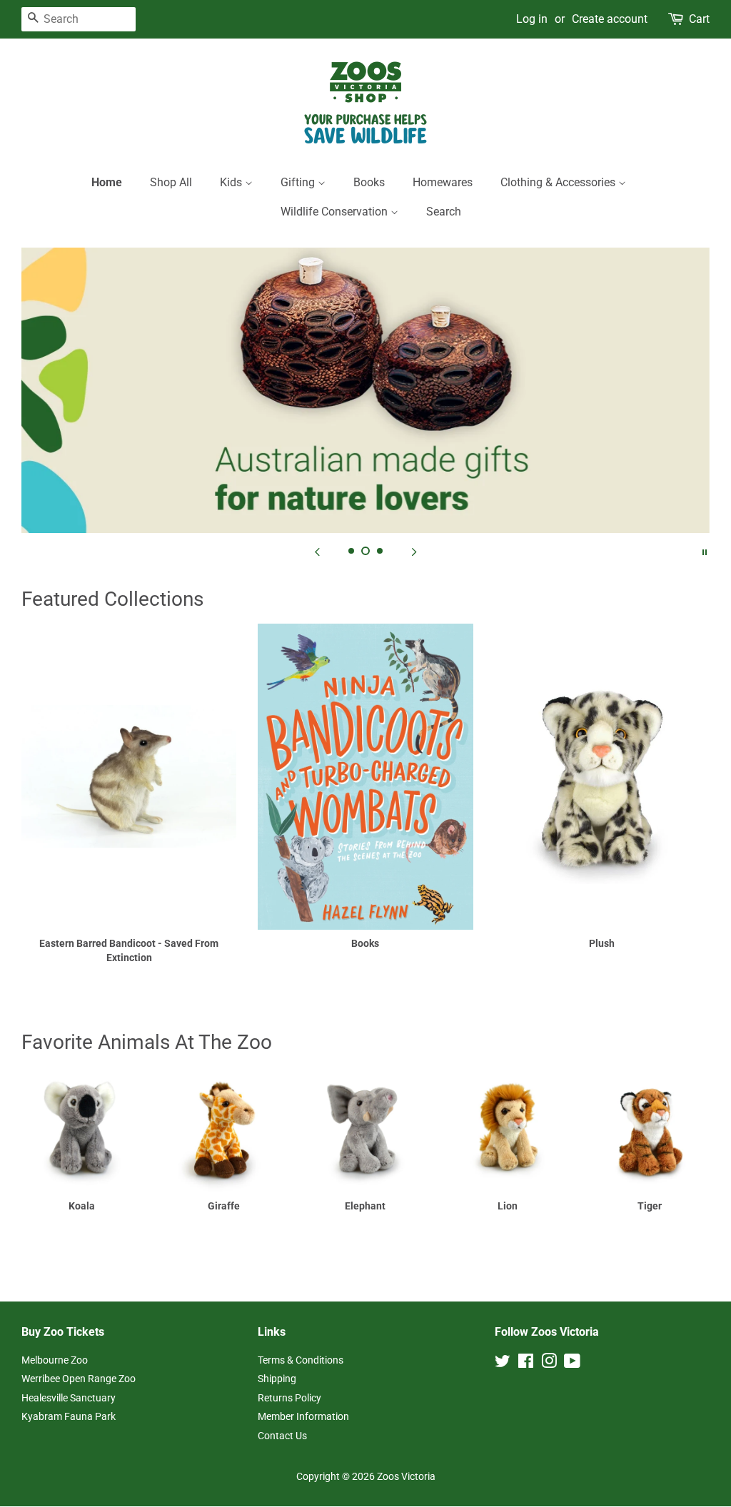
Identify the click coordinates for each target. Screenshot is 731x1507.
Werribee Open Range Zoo (78, 1378)
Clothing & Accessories (559, 182)
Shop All (171, 182)
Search (443, 211)
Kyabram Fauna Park (68, 1416)
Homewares (443, 182)
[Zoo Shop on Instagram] (549, 1363)
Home (106, 182)
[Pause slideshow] (704, 551)
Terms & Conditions (300, 1360)
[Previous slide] (317, 551)
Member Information (303, 1416)
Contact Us (282, 1435)
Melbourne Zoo (54, 1360)
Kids (232, 182)
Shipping (277, 1378)
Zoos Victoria (406, 1476)
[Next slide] (414, 551)
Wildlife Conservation (335, 211)
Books (369, 182)
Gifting (299, 182)
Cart (699, 19)
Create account (609, 19)
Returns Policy (289, 1398)
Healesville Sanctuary (68, 1398)
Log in (532, 19)
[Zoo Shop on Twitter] (502, 1363)
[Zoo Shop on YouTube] (572, 1363)
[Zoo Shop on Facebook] (526, 1363)
